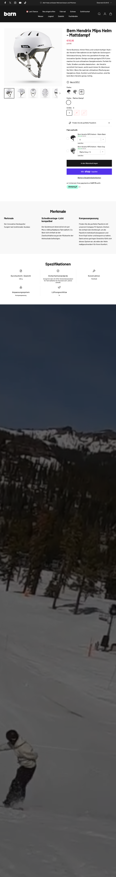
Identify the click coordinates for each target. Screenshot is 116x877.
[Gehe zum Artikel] (9, 93)
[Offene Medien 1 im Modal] (33, 57)
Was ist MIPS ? (75, 82)
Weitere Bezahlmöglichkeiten (89, 178)
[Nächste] (56, 57)
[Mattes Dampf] (68, 102)
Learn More (80, 143)
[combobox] (104, 2)
